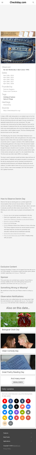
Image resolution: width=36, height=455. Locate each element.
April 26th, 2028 (8, 83)
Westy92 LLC (16, 445)
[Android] (22, 412)
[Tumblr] (22, 401)
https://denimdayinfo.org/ (11, 110)
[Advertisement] (18, 17)
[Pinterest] (28, 401)
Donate (6, 225)
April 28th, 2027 (8, 81)
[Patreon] (22, 406)
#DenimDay (7, 105)
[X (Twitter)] (16, 401)
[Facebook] (10, 401)
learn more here (22, 283)
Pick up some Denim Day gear (12, 235)
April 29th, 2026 (8, 79)
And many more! (18, 378)
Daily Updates (8, 389)
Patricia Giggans (8, 89)
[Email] (4, 423)
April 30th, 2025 (8, 77)
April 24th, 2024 (8, 75)
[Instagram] (10, 406)
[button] (2, 2)
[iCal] (28, 417)
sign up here (4, 302)
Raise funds (7, 223)
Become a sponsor (9, 221)
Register (6, 215)
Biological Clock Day (10, 329)
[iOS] (28, 412)
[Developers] (10, 423)
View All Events (18, 382)
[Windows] (10, 417)
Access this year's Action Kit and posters (14, 233)
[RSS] (22, 417)
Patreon (17, 273)
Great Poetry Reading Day (13, 372)
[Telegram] (10, 412)
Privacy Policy (7, 448)
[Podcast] (16, 412)
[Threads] (16, 406)
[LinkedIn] (4, 406)
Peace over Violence (10, 91)
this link (24, 301)
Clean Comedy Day (10, 351)
